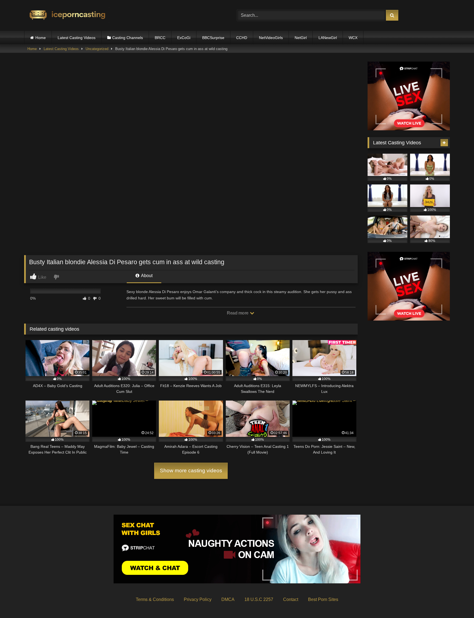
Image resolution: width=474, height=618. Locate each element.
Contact (290, 599)
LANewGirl (327, 37)
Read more (238, 313)
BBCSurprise (213, 37)
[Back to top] (457, 601)
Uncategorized (97, 49)
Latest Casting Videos (76, 37)
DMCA (228, 599)
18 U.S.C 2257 (258, 599)
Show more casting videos (191, 470)
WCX (353, 37)
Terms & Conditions (155, 599)
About (146, 275)
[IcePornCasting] (66, 15)
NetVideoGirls (271, 37)
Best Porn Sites (323, 599)
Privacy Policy (197, 599)
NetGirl (301, 37)
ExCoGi (183, 37)
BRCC (160, 37)
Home (40, 37)
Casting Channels (127, 37)
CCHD (241, 37)
